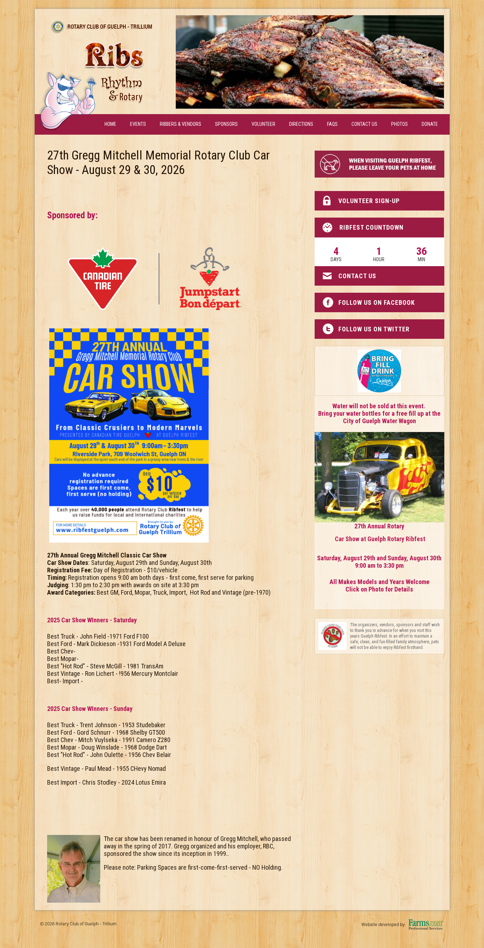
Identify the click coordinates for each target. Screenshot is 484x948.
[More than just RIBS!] (310, 62)
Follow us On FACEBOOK (376, 302)
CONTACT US (357, 276)
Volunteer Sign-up (369, 200)
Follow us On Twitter (374, 329)
